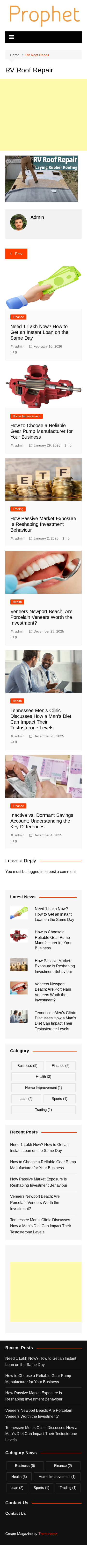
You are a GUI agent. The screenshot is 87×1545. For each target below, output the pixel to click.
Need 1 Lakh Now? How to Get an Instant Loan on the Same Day (39, 332)
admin (19, 346)
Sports (59, 1099)
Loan (26, 1099)
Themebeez (47, 1534)
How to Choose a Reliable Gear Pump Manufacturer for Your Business (41, 431)
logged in (36, 872)
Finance (18, 317)
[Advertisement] (43, 115)
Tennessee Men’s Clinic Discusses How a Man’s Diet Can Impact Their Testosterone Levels (40, 1226)
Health (17, 602)
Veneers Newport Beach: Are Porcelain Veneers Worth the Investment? (41, 617)
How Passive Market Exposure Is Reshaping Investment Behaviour (43, 524)
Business (27, 1065)
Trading (18, 509)
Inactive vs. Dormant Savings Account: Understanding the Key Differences (41, 821)
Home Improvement (26, 416)
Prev (18, 254)
